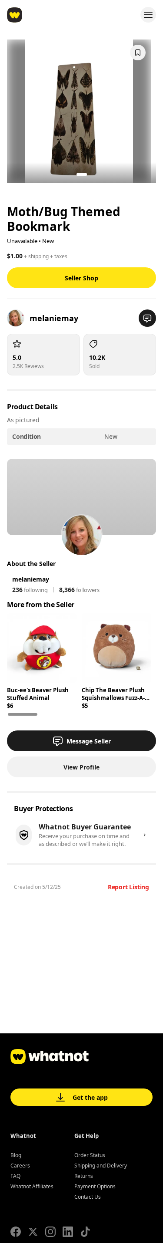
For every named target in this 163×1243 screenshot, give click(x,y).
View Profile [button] (81, 767)
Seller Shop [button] (81, 278)
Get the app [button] (90, 1097)
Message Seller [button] (89, 741)
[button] (147, 318)
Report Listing (128, 887)
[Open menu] (148, 15)
